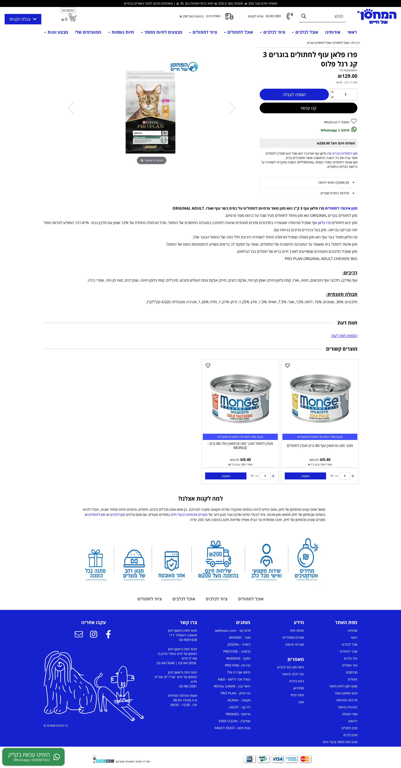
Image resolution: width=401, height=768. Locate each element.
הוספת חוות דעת (344, 335)
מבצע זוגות (57, 32)
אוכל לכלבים (306, 32)
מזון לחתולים (96, 514)
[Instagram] (93, 635)
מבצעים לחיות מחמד (162, 32)
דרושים (352, 721)
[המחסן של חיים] (377, 16)
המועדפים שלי (88, 32)
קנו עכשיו (308, 108)
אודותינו (332, 32)
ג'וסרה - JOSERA (239, 644)
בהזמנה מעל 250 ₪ (192, 16)
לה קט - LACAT (239, 707)
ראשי (352, 32)
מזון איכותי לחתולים (341, 208)
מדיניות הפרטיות (346, 700)
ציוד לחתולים (204, 32)
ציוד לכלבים (273, 32)
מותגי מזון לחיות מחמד (343, 686)
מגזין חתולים (349, 728)
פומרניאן (298, 688)
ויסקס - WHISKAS (238, 658)
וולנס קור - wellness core (232, 630)
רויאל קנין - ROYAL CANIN (232, 686)
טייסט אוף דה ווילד (238, 672)
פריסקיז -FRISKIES (238, 714)
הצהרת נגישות (347, 707)
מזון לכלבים (117, 514)
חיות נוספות (122, 32)
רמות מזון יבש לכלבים (290, 667)
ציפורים (352, 679)
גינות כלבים (296, 681)
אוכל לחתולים (239, 32)
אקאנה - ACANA (238, 700)
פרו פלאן (324, 222)
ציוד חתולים (349, 665)
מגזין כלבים (350, 735)
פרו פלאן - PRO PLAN (235, 693)
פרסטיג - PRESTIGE (236, 651)
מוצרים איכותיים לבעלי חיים (189, 514)
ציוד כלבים (350, 658)
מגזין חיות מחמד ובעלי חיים (340, 742)
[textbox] (200, 514)
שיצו (301, 702)
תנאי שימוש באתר (345, 693)
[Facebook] (108, 635)
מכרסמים (351, 672)
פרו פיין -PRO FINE (237, 665)
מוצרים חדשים (294, 644)
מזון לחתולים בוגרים (344, 153)
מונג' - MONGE (239, 637)
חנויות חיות (297, 630)
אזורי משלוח (349, 714)
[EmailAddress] (78, 635)
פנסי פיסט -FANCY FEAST (232, 728)
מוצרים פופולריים (293, 637)
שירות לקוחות (255, 16)
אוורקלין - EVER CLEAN (234, 721)
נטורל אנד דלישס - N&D (234, 679)
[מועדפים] (287, 365)
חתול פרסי (297, 695)
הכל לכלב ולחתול (293, 674)
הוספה (305, 476)
